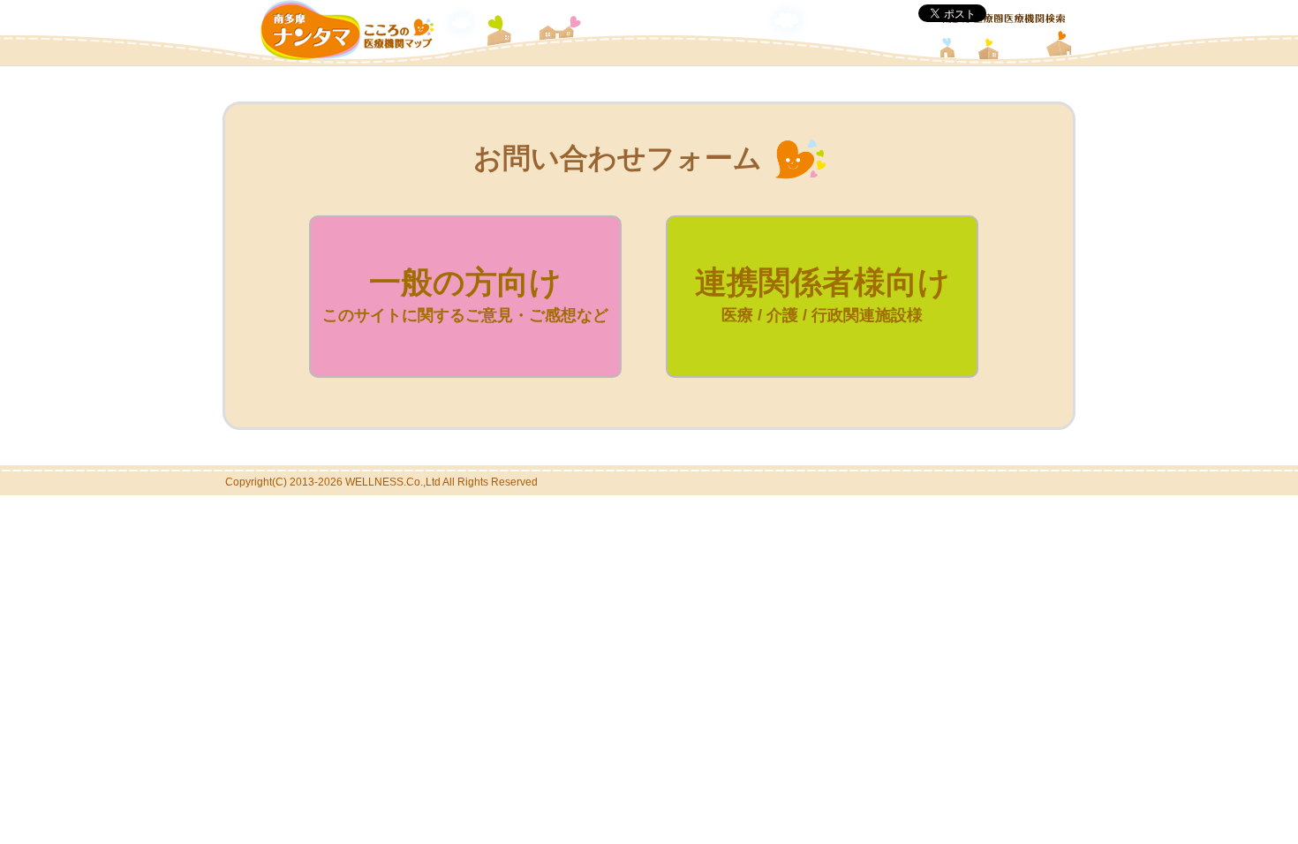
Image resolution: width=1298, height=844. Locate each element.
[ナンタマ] (347, 55)
